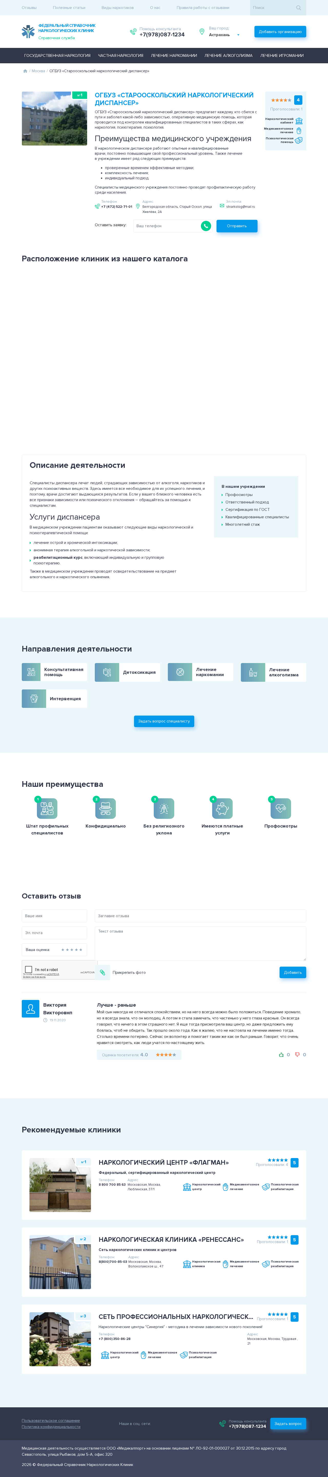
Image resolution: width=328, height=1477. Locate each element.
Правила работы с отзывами (203, 7)
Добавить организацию (280, 31)
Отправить (237, 226)
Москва (38, 71)
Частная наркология (120, 55)
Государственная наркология (57, 55)
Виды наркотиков (118, 7)
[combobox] (224, 34)
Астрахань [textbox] (219, 34)
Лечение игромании (282, 55)
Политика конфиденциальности (51, 1426)
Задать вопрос (288, 1423)
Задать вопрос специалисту (164, 721)
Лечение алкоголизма (228, 55)
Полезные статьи (69, 7)
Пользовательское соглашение (51, 1420)
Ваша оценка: (38, 949)
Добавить (293, 972)
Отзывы (29, 7)
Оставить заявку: (110, 225)
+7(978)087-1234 (162, 35)
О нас (155, 7)
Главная (25, 71)
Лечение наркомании (174, 55)
